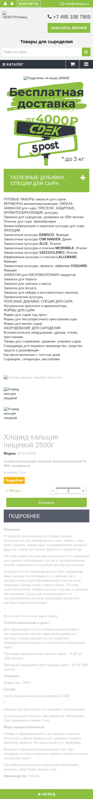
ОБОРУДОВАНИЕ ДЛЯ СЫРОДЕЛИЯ (32, 328)
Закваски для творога (20, 279)
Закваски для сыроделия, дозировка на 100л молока (44, 217)
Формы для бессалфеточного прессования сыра (40, 319)
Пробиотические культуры (23, 297)
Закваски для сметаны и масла (27, 283)
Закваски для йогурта (20, 288)
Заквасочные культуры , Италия (32, 244)
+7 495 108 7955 (71, 16)
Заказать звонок (69, 28)
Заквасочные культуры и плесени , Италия (45, 248)
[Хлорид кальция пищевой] (46, 397)
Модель (10, 453)
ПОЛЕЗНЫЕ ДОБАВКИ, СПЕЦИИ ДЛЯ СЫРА (38, 301)
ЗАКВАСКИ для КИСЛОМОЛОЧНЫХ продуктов (40, 275)
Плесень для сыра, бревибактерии (30, 221)
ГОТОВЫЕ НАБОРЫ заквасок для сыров (35, 199)
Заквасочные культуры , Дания (37, 239)
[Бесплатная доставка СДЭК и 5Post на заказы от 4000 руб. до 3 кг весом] (46, 123)
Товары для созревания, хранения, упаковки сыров (42, 341)
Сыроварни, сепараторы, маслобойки (32, 359)
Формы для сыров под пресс (25, 315)
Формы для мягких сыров (23, 323)
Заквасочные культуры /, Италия (40, 252)
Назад (48, 794)
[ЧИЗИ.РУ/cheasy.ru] (14, 23)
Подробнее (14, 480)
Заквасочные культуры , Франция (36, 235)
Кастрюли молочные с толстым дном (32, 355)
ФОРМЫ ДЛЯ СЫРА (19, 310)
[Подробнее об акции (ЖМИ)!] (47, 78)
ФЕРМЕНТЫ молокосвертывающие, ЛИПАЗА (38, 204)
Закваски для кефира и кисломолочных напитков (41, 292)
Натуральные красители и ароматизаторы (35, 306)
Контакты (29, 4)
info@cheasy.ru (76, 4)
